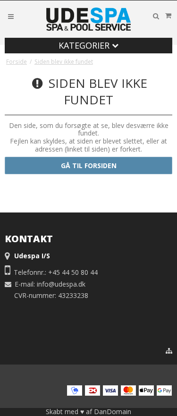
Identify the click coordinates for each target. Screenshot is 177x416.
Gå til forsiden (89, 165)
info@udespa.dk (61, 284)
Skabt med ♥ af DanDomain (88, 411)
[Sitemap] (169, 351)
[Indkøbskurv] (168, 15)
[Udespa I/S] (88, 19)
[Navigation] (11, 16)
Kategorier (85, 45)
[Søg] (156, 16)
